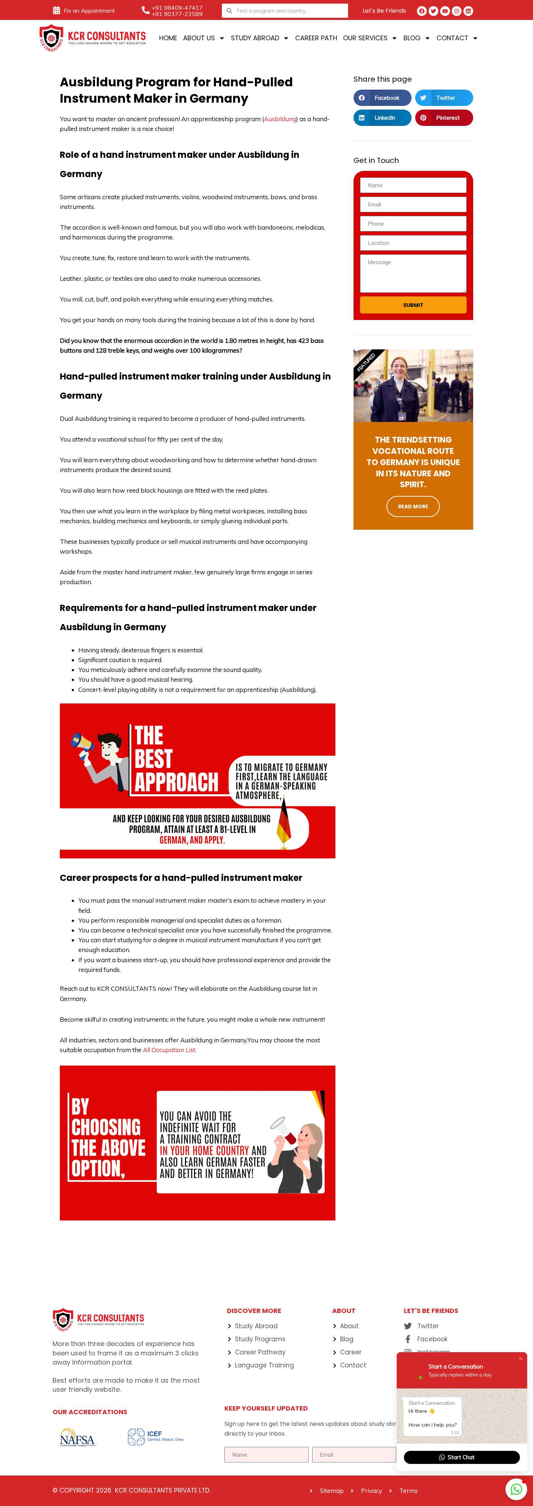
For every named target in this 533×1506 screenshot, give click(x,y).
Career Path (316, 37)
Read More (413, 506)
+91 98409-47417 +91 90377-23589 (177, 10)
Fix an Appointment (89, 10)
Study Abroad (255, 37)
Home (168, 37)
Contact (452, 37)
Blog (412, 37)
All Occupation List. (170, 1050)
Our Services (365, 37)
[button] (383, 98)
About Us (199, 37)
